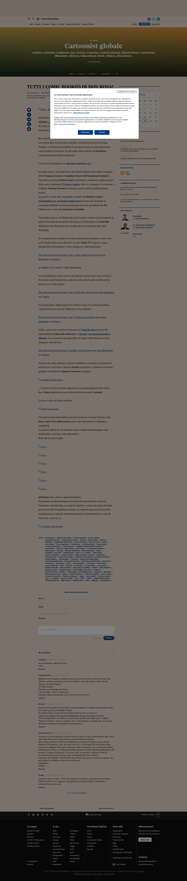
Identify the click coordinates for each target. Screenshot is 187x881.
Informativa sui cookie (81, 112)
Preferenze (85, 132)
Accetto (102, 132)
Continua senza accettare (127, 91)
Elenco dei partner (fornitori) (64, 124)
